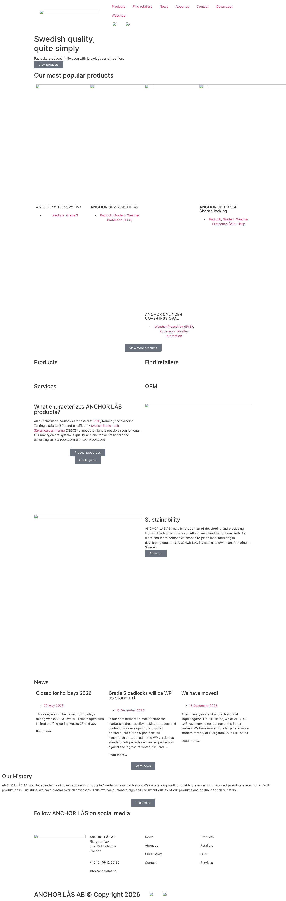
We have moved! (199, 693)
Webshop (118, 15)
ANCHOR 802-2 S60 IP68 (114, 207)
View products (49, 64)
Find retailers (142, 6)
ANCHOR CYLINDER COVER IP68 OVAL (163, 316)
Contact (203, 6)
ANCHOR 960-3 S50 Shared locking (218, 209)
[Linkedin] (60, 825)
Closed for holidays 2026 (64, 693)
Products (118, 6)
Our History (153, 854)
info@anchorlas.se (102, 871)
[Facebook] (39, 825)
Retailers (206, 845)
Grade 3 (72, 215)
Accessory (167, 331)
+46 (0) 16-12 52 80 (104, 862)
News (164, 6)
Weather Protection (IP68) (174, 326)
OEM (151, 386)
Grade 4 (228, 219)
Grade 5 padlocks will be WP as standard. (140, 695)
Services (45, 386)
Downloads (224, 6)
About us (182, 6)
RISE (97, 421)
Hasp (241, 224)
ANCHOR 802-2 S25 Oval (59, 207)
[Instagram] (49, 825)
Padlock (58, 215)
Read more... (45, 731)
